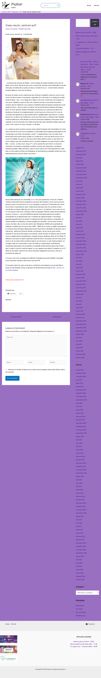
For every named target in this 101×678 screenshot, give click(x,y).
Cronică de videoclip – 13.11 (85, 48)
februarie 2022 (80, 274)
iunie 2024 (79, 181)
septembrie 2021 (81, 291)
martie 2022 (80, 271)
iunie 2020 (79, 341)
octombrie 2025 (81, 154)
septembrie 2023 (81, 211)
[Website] (57, 363)
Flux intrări (79, 609)
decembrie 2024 (81, 168)
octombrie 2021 (81, 288)
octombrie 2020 (81, 328)
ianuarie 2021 (80, 318)
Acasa (89, 5)
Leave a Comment (11, 29)
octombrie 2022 (81, 248)
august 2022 (80, 254)
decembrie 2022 (81, 241)
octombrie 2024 (81, 174)
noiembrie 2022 (81, 244)
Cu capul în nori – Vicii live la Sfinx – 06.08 (83, 646)
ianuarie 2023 (80, 238)
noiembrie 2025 (81, 151)
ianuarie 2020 (80, 358)
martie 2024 (80, 191)
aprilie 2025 (79, 161)
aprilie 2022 (79, 268)
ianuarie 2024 (80, 198)
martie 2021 (80, 311)
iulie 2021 (79, 298)
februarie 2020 (80, 354)
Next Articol (58, 317)
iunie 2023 (79, 221)
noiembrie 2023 (81, 204)
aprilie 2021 (79, 308)
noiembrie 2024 (81, 171)
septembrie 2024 (81, 178)
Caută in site (95, 23)
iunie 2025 (79, 158)
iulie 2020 (79, 338)
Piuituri (16, 4)
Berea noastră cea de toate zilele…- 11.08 (83, 644)
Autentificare (80, 606)
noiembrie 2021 (81, 284)
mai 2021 (79, 304)
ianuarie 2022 (80, 278)
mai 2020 (79, 344)
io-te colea (34, 199)
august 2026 (80, 148)
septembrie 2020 (81, 331)
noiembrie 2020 (81, 324)
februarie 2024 (80, 194)
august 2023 (80, 214)
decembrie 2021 (81, 281)
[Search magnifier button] (58, 5)
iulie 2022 (79, 258)
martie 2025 (80, 164)
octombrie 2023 (81, 208)
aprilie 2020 (79, 347)
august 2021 (80, 294)
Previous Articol (15, 317)
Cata (82, 100)
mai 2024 (79, 184)
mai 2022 (79, 264)
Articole (96, 5)
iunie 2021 (79, 301)
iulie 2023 (79, 218)
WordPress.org (81, 616)
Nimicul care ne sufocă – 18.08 (86, 32)
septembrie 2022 (81, 251)
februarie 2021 (80, 314)
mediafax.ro (15, 214)
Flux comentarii (81, 612)
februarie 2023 (80, 234)
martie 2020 (80, 351)
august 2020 (80, 334)
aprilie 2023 (79, 228)
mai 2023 (79, 224)
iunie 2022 (79, 261)
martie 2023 (80, 231)
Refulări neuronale (25, 29)
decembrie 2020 (81, 321)
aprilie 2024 (79, 188)
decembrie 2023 (81, 201)
